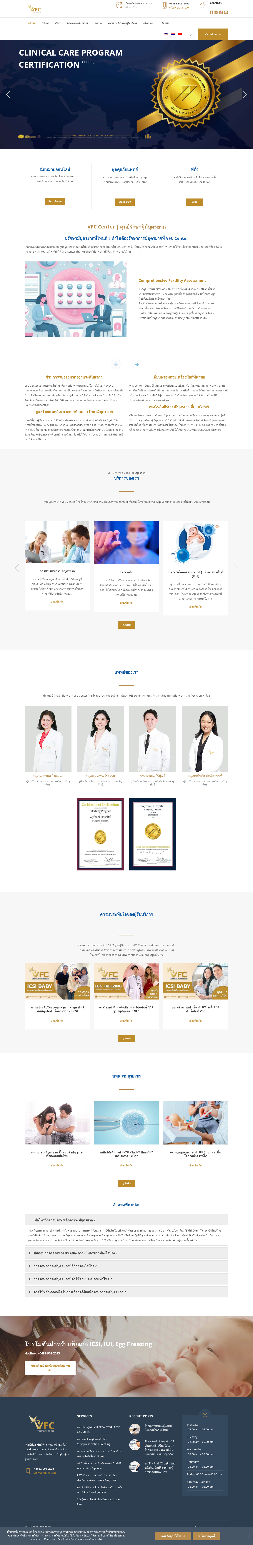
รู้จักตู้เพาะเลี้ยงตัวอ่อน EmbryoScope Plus (98, 1502)
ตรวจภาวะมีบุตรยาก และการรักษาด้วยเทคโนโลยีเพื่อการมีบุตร (99, 1453)
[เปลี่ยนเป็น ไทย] (173, 34)
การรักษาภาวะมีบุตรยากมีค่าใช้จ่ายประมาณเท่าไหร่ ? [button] (73, 1279)
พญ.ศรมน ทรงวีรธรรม (100, 776)
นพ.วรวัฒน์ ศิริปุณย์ (152, 776)
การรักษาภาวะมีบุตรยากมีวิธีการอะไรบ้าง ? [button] (65, 1266)
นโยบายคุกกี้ (206, 1536)
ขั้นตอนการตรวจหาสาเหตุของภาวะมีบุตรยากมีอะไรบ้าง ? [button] (75, 1253)
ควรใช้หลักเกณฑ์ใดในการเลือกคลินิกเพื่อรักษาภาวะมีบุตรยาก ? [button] (80, 1292)
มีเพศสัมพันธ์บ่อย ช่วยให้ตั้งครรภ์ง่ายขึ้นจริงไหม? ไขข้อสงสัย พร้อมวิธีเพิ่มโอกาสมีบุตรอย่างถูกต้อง (159, 1447)
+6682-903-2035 (179, 3)
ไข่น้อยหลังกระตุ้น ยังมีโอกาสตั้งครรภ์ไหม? (158, 1428)
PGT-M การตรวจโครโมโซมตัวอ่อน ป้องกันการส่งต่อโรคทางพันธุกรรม (97, 1478)
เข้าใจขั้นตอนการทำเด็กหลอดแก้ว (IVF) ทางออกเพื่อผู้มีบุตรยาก (99, 1465)
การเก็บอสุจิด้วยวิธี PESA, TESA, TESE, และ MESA (99, 1429)
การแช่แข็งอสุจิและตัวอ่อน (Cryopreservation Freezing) (94, 1441)
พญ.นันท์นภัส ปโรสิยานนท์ (205, 776)
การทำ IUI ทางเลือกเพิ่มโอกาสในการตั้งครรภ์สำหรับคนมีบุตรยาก (99, 1490)
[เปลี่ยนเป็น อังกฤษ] (166, 34)
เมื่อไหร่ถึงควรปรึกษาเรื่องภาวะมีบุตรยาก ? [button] (65, 1220)
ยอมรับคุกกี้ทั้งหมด (172, 1536)
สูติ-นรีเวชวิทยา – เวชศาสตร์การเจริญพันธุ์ (48, 782)
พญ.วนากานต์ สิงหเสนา (48, 776)
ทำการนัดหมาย (213, 34)
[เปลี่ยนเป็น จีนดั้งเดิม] (180, 34)
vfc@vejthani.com (180, 7)
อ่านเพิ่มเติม (32, 601)
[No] (248, 1536)
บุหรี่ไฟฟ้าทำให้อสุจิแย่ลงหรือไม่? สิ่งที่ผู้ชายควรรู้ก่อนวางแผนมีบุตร (160, 1467)
